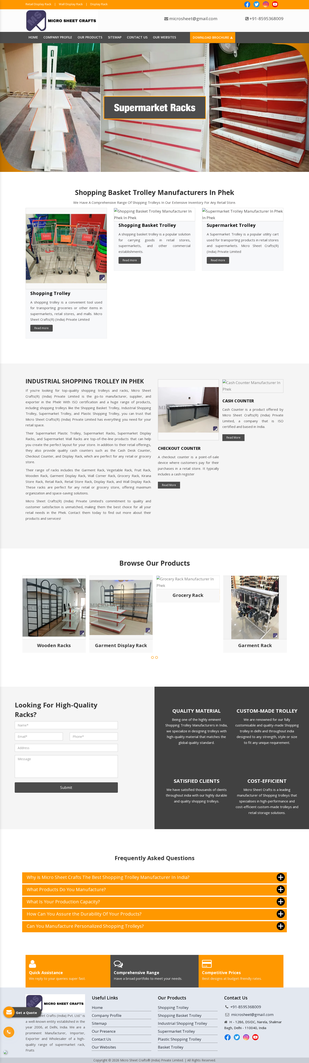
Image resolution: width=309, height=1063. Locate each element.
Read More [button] (169, 437)
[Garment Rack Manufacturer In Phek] (188, 607)
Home (33, 37)
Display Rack (99, 4)
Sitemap (114, 37)
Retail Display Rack (38, 4)
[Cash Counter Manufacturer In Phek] (188, 386)
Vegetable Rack (255, 645)
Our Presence (104, 1031)
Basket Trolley (170, 1047)
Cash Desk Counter (243, 448)
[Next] (286, 107)
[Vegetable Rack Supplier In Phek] (255, 607)
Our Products (90, 37)
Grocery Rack (121, 595)
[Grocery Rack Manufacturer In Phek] (121, 582)
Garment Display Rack (54, 645)
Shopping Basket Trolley (147, 225)
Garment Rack (188, 645)
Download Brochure (211, 37)
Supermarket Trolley (231, 225)
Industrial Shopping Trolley (182, 1023)
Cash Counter (174, 400)
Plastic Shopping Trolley (179, 1039)
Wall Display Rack (71, 4)
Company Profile (57, 37)
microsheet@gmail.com (193, 18)
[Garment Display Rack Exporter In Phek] (54, 607)
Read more (41, 328)
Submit (66, 787)
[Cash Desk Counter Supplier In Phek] (252, 409)
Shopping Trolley (50, 293)
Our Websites (164, 37)
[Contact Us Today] (8, 1032)
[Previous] (23, 107)
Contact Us (137, 37)
